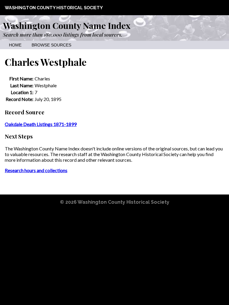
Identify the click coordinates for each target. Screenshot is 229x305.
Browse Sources (51, 45)
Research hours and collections (36, 170)
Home (15, 45)
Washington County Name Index (66, 25)
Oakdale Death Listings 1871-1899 (41, 124)
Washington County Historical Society (54, 7)
